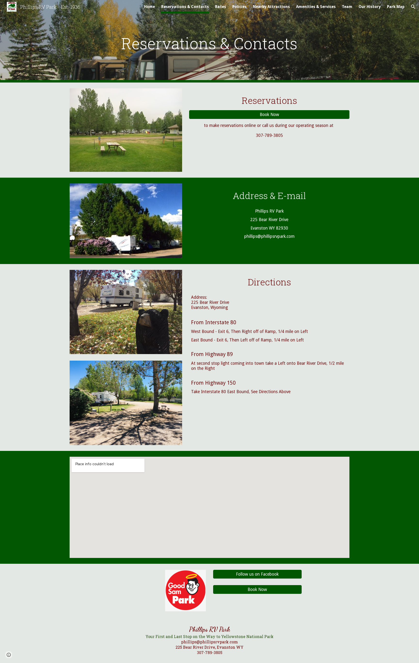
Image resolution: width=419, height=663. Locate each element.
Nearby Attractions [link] (271, 6)
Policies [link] (239, 6)
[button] (413, 7)
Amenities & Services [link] (316, 6)
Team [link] (347, 6)
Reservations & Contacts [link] (185, 6)
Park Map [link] (395, 6)
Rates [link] (220, 6)
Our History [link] (370, 6)
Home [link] (149, 6)
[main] (209, 41)
